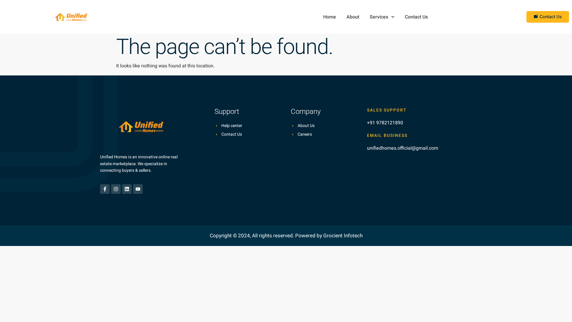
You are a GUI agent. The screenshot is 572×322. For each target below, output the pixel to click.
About (352, 17)
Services (379, 17)
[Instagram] (116, 189)
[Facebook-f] (105, 189)
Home (329, 17)
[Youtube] (138, 189)
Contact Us (416, 17)
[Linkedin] (127, 189)
